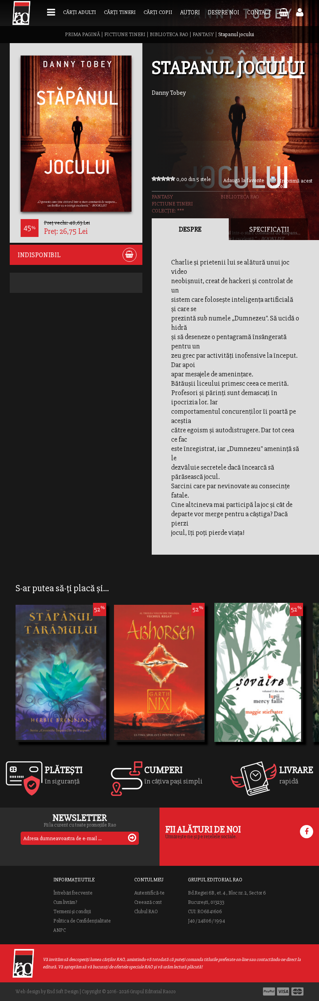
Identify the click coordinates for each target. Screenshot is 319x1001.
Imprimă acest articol (291, 184)
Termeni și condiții (72, 912)
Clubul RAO (146, 912)
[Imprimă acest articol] (273, 181)
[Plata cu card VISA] (283, 991)
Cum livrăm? (65, 902)
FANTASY (203, 34)
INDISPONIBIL (39, 255)
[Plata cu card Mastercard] (297, 991)
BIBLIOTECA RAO (169, 34)
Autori (190, 12)
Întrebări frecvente (73, 893)
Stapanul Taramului (54, 675)
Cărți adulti (79, 12)
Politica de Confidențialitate (82, 921)
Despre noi (223, 12)
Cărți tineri (120, 12)
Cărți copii (158, 12)
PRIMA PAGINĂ (82, 34)
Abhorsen (135, 675)
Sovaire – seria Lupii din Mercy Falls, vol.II (257, 675)
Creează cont (148, 902)
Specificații (269, 229)
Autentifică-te (149, 893)
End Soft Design (63, 992)
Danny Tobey (169, 93)
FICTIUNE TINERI (124, 34)
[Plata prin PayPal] (269, 991)
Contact (259, 12)
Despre (190, 229)
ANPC (59, 930)
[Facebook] (306, 831)
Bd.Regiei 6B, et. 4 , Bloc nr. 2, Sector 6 (227, 893)
